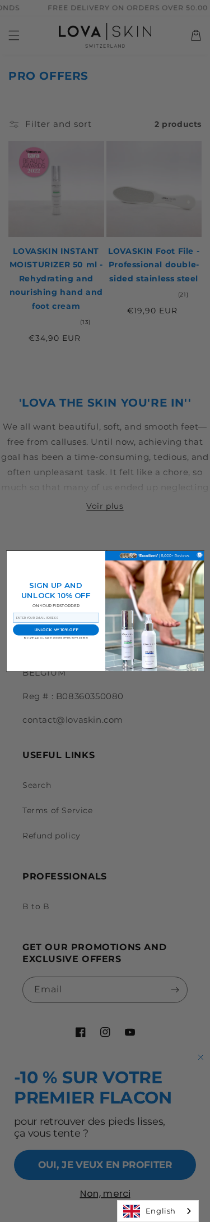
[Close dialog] (199, 555)
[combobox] (158, 1211)
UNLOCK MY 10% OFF (56, 629)
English (161, 1210)
